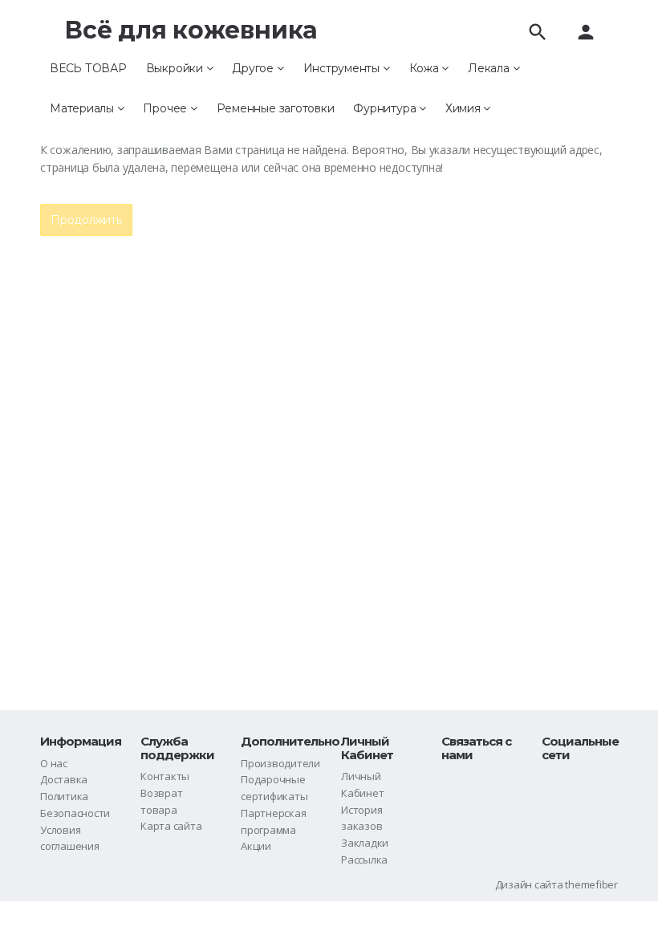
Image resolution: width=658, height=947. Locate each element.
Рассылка (364, 859)
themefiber (591, 884)
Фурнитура (386, 108)
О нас (53, 763)
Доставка (63, 779)
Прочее (166, 108)
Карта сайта (170, 826)
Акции (256, 846)
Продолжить (86, 220)
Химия (464, 108)
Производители (280, 763)
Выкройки (176, 68)
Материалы (83, 108)
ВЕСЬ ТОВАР (88, 68)
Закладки (364, 842)
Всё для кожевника (191, 30)
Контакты (164, 776)
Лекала (490, 68)
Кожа (425, 68)
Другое (254, 68)
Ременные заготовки (276, 108)
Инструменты (343, 68)
